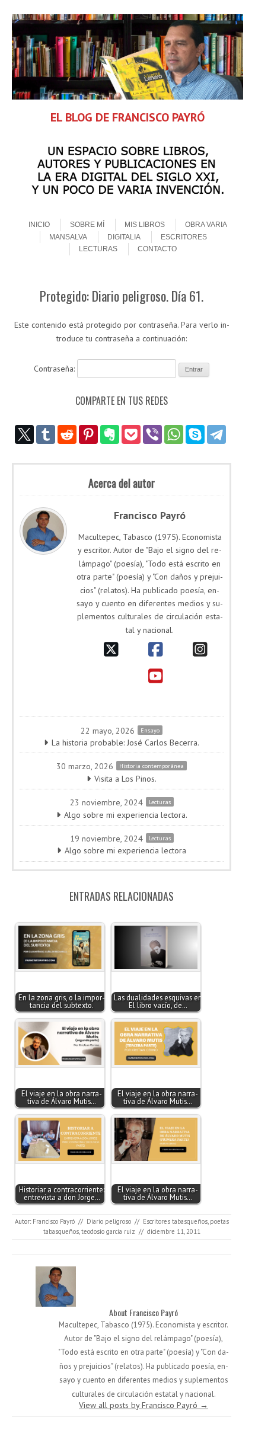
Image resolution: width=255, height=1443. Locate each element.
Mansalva (68, 237)
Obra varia (206, 224)
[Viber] (152, 434)
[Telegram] (216, 434)
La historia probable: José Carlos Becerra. (125, 742)
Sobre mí (87, 224)
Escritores (184, 237)
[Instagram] (200, 649)
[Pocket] (131, 434)
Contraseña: (55, 368)
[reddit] (67, 434)
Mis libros (145, 224)
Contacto (157, 249)
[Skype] (195, 434)
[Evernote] (109, 434)
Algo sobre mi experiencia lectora (125, 850)
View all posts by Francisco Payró (143, 1405)
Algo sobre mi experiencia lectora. (125, 815)
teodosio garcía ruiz (108, 1231)
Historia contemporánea (151, 766)
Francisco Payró (54, 1221)
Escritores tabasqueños (175, 1221)
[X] (24, 434)
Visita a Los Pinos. (125, 778)
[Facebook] (155, 649)
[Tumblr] (45, 434)
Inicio (39, 224)
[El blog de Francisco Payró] (127, 96)
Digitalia (124, 237)
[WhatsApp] (173, 434)
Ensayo (150, 730)
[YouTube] (155, 676)
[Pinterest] (88, 434)
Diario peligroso (109, 1221)
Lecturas (98, 249)
